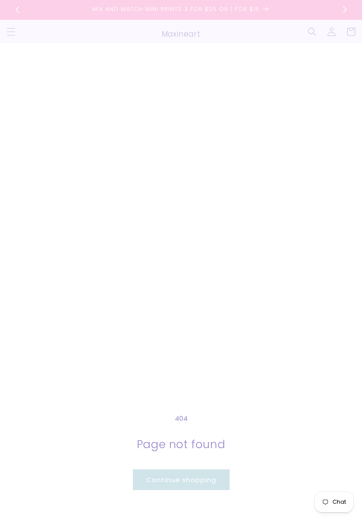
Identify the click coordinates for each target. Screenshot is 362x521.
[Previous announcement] (17, 9)
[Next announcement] (344, 9)
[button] (11, 32)
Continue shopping (181, 479)
